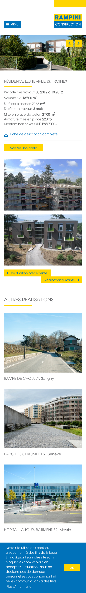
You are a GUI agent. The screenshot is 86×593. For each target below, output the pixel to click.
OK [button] (72, 567)
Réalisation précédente (29, 273)
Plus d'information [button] (19, 586)
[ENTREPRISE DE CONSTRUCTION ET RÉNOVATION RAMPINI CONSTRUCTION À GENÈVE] (68, 21)
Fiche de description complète (34, 134)
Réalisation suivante (60, 280)
